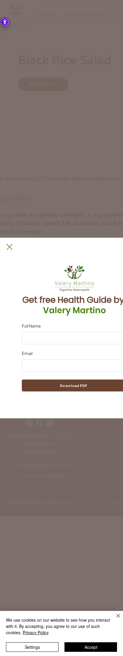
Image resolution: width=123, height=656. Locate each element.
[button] (10, 247)
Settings (32, 647)
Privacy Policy (36, 632)
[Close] (114, 619)
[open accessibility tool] (5, 22)
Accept (90, 647)
